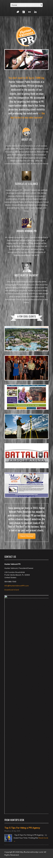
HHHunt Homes (16, 391)
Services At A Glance (26, 184)
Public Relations (14, 345)
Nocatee (13, 332)
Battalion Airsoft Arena (17, 451)
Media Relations (14, 462)
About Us (26, 139)
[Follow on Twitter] (18, 12)
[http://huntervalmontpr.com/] (26, 35)
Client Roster (26, 536)
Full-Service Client (15, 375)
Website (11, 492)
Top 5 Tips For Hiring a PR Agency (22, 828)
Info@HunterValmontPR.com (16, 586)
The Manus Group (17, 479)
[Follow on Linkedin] (35, 12)
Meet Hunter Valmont (26, 275)
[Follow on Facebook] (23, 12)
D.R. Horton (14, 362)
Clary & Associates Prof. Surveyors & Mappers (17, 424)
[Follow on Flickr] (29, 12)
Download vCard (11, 590)
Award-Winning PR (27, 231)
